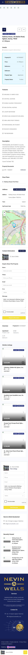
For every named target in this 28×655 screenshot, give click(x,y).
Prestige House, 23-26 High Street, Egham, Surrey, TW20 (17, 559)
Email (3, 282)
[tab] (4, 29)
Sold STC (21, 350)
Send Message (14, 507)
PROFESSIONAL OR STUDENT (12, 124)
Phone (4, 274)
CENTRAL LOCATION (9, 99)
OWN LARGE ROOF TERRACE (11, 120)
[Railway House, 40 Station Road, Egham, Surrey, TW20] (14, 225)
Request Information (14, 318)
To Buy (16, 350)
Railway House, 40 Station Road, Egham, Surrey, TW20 (17, 539)
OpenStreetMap (18, 244)
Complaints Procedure (6, 644)
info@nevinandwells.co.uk (11, 523)
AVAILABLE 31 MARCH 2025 (11, 94)
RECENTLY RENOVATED (10, 129)
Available (21, 405)
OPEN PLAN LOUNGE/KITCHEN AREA (14, 116)
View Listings (22, 250)
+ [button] (4, 212)
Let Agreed (12, 33)
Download (23, 169)
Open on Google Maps (20, 189)
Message (4, 296)
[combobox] (14, 292)
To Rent (5, 33)
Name (3, 267)
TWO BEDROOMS (8, 133)
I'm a (3, 289)
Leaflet (11, 244)
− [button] (4, 215)
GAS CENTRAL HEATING (10, 107)
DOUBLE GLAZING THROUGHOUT (13, 103)
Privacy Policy (22, 642)
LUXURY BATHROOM (9, 112)
